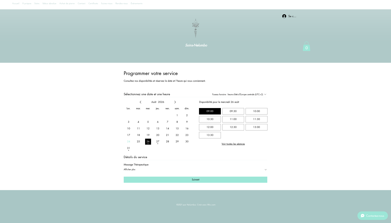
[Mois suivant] (175, 102)
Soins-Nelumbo (196, 45)
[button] (307, 46)
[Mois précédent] (140, 102)
